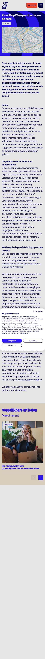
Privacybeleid (38, 311)
